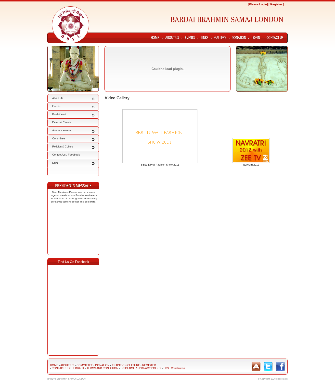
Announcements (62, 130)
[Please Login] (258, 4)
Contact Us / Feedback (66, 154)
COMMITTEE (85, 365)
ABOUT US (67, 365)
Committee (58, 138)
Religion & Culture (62, 146)
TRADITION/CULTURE (126, 365)
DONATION (102, 365)
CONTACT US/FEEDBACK (68, 368)
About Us (57, 98)
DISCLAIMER (129, 368)
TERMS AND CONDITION (102, 368)
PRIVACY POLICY (150, 368)
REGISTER (149, 365)
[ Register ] (276, 4)
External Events (61, 122)
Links (55, 162)
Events (56, 106)
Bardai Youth (59, 114)
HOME (54, 365)
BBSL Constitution (174, 368)
